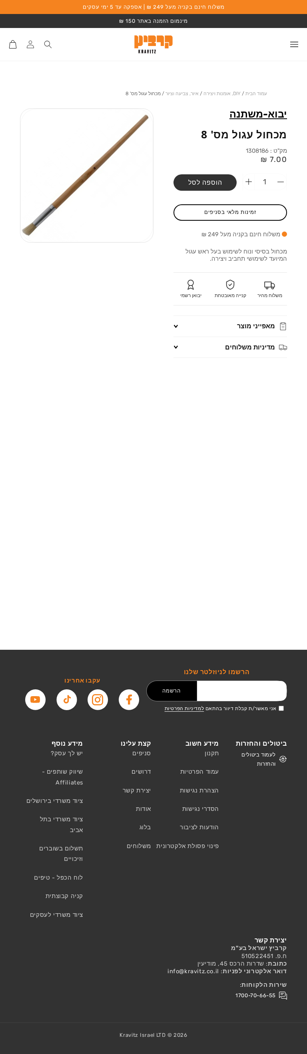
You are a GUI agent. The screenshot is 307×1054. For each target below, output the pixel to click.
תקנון (212, 753)
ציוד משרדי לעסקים (56, 914)
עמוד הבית (256, 93)
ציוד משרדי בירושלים (54, 800)
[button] (294, 44)
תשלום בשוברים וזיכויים (61, 853)
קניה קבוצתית (64, 896)
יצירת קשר (137, 790)
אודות (143, 808)
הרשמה (171, 691)
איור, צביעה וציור (182, 93)
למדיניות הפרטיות (184, 708)
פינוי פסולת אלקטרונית (187, 846)
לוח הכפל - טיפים (58, 877)
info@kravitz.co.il (193, 971)
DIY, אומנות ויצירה (222, 93)
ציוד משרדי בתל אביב (61, 824)
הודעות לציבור (199, 827)
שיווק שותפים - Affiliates (62, 777)
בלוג (145, 827)
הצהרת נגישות (199, 790)
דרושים (141, 771)
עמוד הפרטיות (199, 771)
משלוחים (139, 846)
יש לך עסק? (67, 753)
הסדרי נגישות (200, 808)
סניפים (141, 753)
